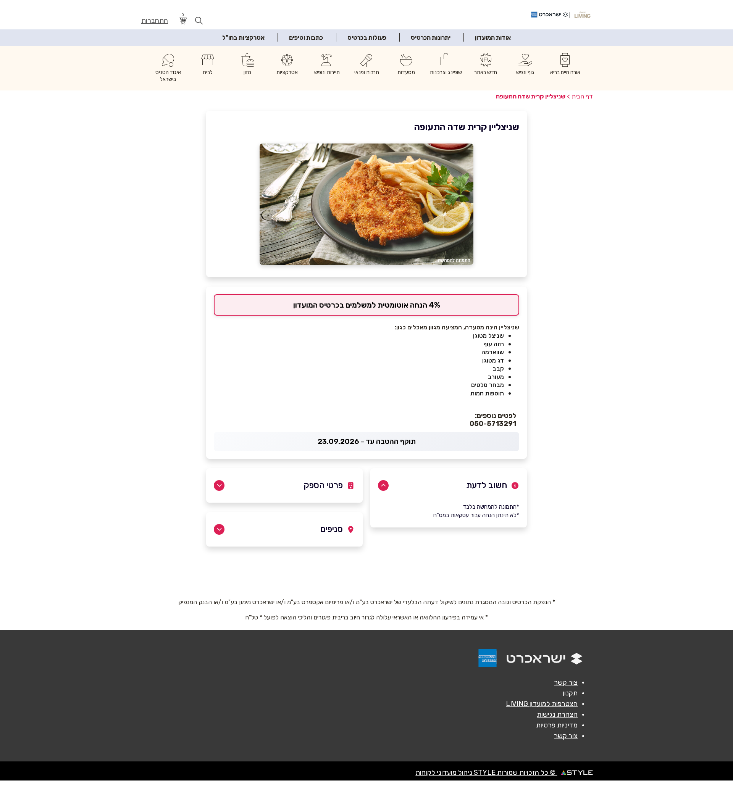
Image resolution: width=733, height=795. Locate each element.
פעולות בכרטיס (366, 37)
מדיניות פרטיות (557, 725)
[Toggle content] (383, 485)
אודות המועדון (493, 37)
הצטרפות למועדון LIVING (542, 704)
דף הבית (582, 96)
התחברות (154, 21)
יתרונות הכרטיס (430, 37)
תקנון (570, 693)
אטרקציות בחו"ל (243, 37)
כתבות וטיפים (306, 37)
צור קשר (566, 682)
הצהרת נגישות (557, 714)
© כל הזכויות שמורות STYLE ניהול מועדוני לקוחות (486, 772)
